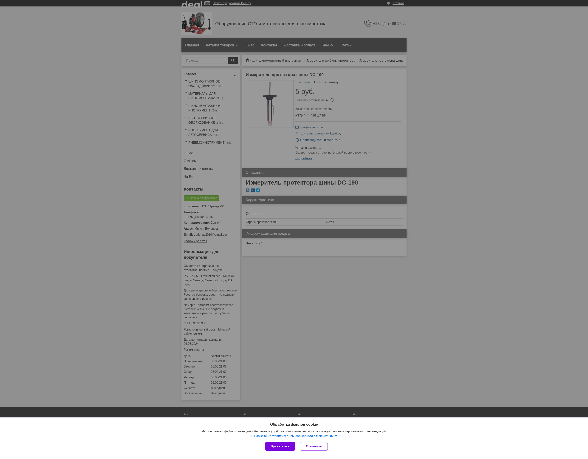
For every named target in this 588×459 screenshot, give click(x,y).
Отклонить (314, 446)
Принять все (280, 446)
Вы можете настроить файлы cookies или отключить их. (292, 436)
